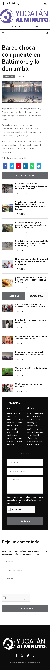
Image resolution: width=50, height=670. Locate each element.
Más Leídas (13, 296)
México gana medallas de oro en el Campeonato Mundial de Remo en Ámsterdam (31, 261)
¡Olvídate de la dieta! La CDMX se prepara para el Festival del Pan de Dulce (30, 280)
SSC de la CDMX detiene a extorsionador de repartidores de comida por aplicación (31, 186)
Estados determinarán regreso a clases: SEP (30, 321)
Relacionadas (37, 296)
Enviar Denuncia (25, 521)
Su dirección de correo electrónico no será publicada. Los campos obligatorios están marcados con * (25, 500)
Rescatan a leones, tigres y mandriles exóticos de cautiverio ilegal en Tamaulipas (30, 225)
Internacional (9, 76)
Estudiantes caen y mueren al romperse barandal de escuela (30, 353)
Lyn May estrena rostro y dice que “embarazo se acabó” (31, 337)
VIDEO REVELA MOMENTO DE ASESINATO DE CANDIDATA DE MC (31, 305)
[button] (21, 453)
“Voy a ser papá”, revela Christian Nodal (31, 369)
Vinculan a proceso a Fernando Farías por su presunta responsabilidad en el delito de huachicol (30, 206)
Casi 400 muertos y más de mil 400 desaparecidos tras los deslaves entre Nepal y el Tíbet (31, 243)
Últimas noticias (25, 175)
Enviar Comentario (25, 608)
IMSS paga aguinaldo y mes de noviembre (29, 385)
